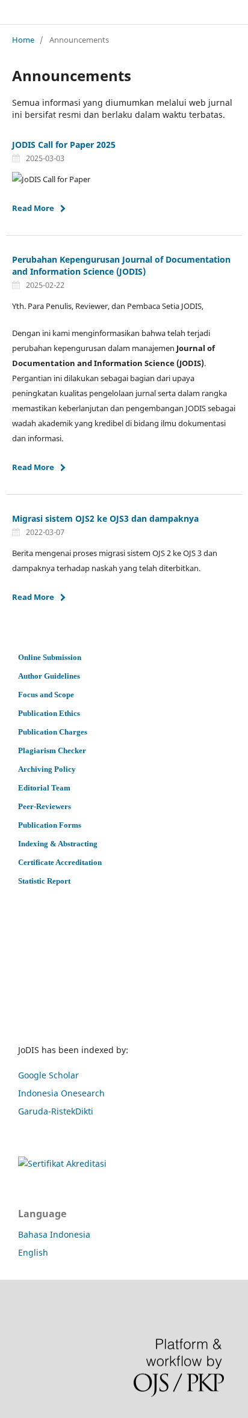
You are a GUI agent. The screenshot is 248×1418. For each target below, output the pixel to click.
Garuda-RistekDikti (55, 1111)
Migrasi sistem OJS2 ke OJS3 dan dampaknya (105, 518)
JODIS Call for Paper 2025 (64, 144)
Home (23, 39)
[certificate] (62, 1163)
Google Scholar (48, 1075)
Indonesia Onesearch (61, 1093)
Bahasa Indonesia (54, 1234)
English (33, 1252)
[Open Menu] (12, 12)
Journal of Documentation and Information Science (131, 12)
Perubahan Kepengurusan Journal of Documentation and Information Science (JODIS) (121, 265)
